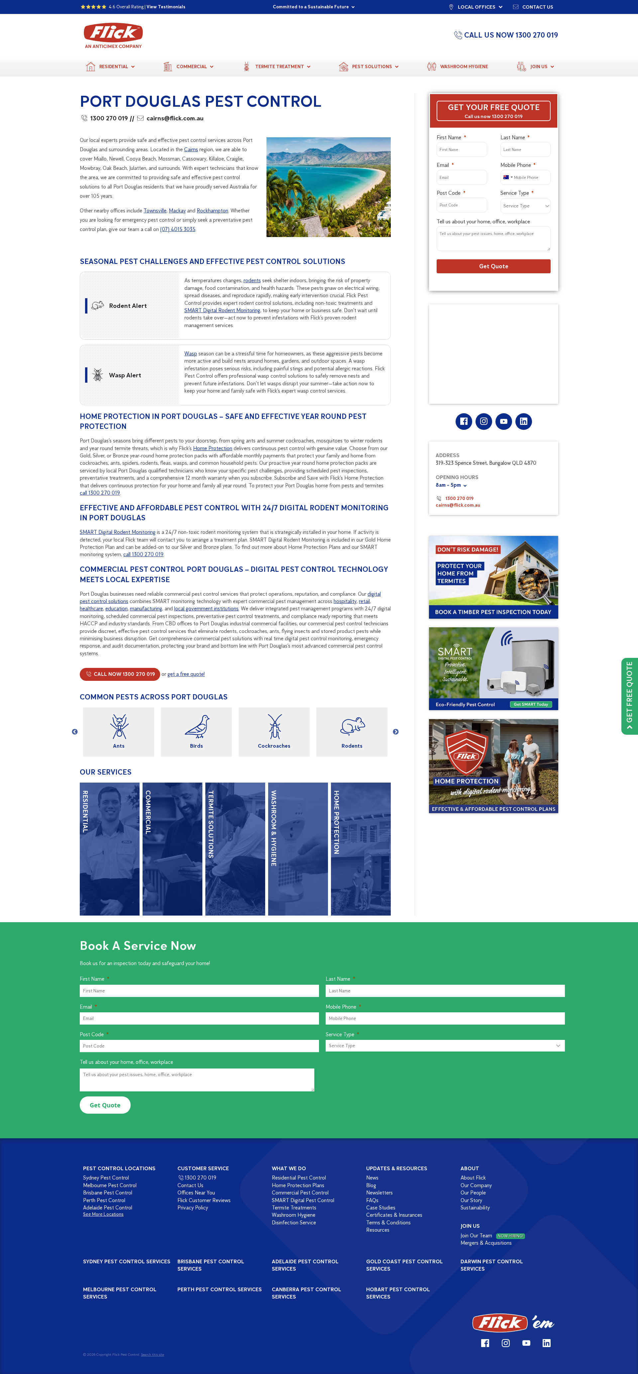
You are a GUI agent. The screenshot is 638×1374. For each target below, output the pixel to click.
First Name (449, 137)
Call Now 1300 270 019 (123, 674)
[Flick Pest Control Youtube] (503, 421)
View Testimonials (166, 7)
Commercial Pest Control (300, 1192)
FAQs (372, 1200)
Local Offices (476, 7)
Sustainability (475, 1207)
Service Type (514, 193)
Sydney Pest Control (106, 1178)
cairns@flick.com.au (175, 118)
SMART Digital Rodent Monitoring (222, 310)
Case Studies (380, 1207)
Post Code (449, 193)
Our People (473, 1192)
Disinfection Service (294, 1222)
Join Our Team (492, 1235)
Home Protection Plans (298, 1185)
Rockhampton (212, 210)
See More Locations (103, 1214)
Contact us (537, 7)
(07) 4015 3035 (177, 229)
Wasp (190, 353)
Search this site (152, 1354)
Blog (371, 1185)
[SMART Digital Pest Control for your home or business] (493, 668)
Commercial (191, 66)
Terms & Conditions (388, 1222)
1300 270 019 (109, 118)
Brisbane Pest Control (107, 1192)
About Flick (473, 1178)
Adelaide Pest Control (107, 1207)
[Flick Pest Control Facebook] (464, 421)
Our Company (476, 1185)
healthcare (91, 608)
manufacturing (146, 608)
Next (395, 732)
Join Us (539, 66)
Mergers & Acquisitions (486, 1243)
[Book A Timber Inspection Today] (493, 577)
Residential (113, 66)
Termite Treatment (279, 66)
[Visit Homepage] (513, 1322)
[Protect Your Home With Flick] (493, 766)
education (116, 608)
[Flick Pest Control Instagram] (483, 421)
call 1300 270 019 (100, 493)
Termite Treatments (294, 1207)
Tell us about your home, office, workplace (483, 221)
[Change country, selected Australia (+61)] (508, 177)
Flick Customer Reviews (204, 1200)
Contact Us (190, 1185)
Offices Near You (196, 1192)
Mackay (177, 210)
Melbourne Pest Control (110, 1185)
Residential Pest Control (299, 1178)
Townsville (155, 210)
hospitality (345, 601)
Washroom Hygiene (464, 66)
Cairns (191, 149)
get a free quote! (186, 674)
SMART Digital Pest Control (303, 1200)
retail (364, 601)
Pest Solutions (372, 66)
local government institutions (206, 608)
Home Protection (212, 448)
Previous (74, 732)
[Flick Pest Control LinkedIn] (523, 421)
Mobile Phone (515, 165)
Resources (377, 1230)
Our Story (471, 1200)
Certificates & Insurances (394, 1215)
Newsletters (379, 1192)
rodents (252, 280)
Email (443, 165)
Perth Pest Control (104, 1200)
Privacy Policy (192, 1207)
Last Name (512, 137)
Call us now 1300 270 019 (494, 116)
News (372, 1178)
